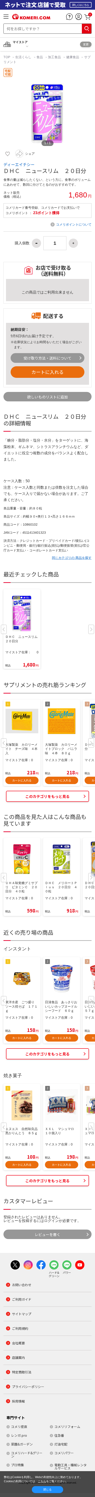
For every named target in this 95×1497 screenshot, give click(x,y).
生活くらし (23, 57)
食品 (39, 57)
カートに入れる (47, 372)
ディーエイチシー (19, 164)
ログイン (51, 1221)
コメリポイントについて (74, 224)
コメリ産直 (19, 1426)
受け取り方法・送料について (47, 358)
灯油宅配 (60, 1444)
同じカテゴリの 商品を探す (72, 558)
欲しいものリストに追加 (47, 397)
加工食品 (54, 57)
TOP (7, 57)
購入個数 (22, 243)
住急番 (59, 1435)
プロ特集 (17, 1465)
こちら (42, 1481)
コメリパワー (64, 1453)
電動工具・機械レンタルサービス (70, 1466)
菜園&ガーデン (22, 1444)
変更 (86, 44)
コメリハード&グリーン (26, 1454)
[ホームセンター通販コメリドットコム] (31, 18)
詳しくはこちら (80, 5)
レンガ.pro (19, 1435)
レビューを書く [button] (47, 1234)
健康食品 (72, 57)
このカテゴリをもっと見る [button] (47, 796)
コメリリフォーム (67, 1426)
